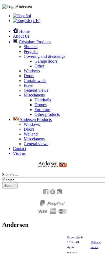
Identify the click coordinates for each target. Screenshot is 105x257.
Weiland (31, 134)
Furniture (42, 109)
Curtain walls (35, 80)
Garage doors (45, 61)
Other (39, 66)
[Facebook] (46, 193)
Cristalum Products (35, 42)
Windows (32, 71)
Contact (19, 148)
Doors (29, 75)
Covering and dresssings (44, 56)
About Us (21, 36)
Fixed (28, 85)
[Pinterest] (52, 193)
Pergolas (31, 51)
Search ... (10, 174)
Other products (47, 114)
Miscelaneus (34, 95)
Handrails (42, 100)
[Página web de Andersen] (52, 164)
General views (36, 90)
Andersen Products (35, 119)
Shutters (30, 46)
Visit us (19, 153)
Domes (40, 104)
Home (24, 31)
